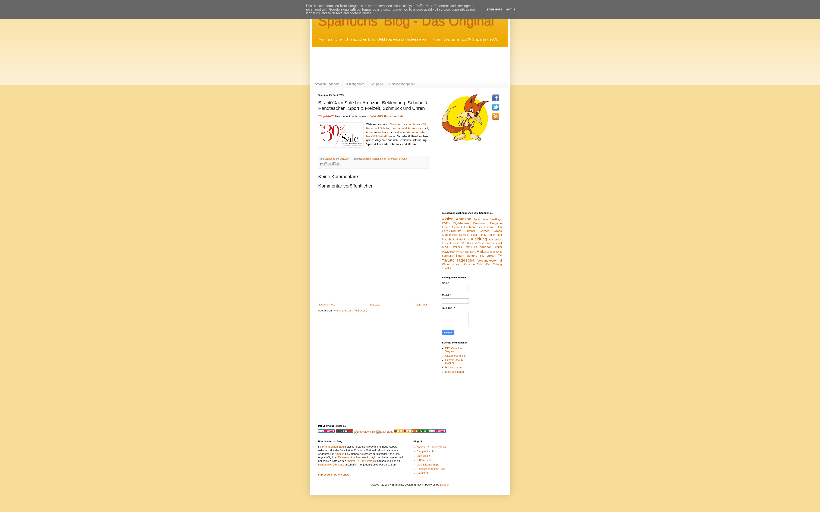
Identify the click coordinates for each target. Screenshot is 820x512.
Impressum (325, 474)
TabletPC (448, 260)
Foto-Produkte (451, 231)
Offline (468, 247)
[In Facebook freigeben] (334, 164)
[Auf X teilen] (330, 164)
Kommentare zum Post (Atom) (349, 310)
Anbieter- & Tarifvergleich (361, 461)
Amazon (366, 158)
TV (500, 255)
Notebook (456, 247)
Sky (482, 255)
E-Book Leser (424, 460)
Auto (485, 219)
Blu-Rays (496, 219)
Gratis (498, 231)
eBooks (446, 268)
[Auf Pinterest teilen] (338, 164)
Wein (445, 264)
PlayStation (448, 251)
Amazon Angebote (327, 84)
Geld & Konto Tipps (428, 464)
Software (491, 256)
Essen (446, 227)
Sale (384, 158)
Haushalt (448, 239)
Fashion (469, 227)
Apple (477, 219)
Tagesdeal (465, 260)
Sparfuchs (330, 158)
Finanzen (489, 227)
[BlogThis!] (326, 164)
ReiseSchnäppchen (402, 84)
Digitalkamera (461, 223)
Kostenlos (495, 239)
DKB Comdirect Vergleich (454, 350)
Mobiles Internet (454, 371)
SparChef (422, 473)
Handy (482, 234)
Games (484, 231)
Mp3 (445, 247)
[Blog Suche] (420, 431)
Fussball (471, 231)
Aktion (448, 219)
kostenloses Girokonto (331, 464)
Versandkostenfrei (489, 260)
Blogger (444, 484)
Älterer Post (421, 304)
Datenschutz (341, 474)
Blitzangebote (355, 84)
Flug (499, 227)
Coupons (377, 84)
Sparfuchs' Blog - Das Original (406, 20)
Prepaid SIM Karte (466, 252)
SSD (492, 252)
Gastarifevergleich (455, 355)
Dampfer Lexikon (426, 451)
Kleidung (376, 158)
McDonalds (480, 243)
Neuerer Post (327, 304)
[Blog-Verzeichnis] (437, 431)
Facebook (457, 227)
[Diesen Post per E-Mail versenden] (322, 164)
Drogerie (496, 223)
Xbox (459, 264)
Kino (467, 239)
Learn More (494, 9)
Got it (510, 9)
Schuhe (403, 158)
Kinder (459, 239)
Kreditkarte (468, 243)
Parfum (497, 247)
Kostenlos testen (451, 243)
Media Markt (494, 243)
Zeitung (497, 264)
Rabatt (483, 251)
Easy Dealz (423, 455)
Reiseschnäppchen (349, 457)
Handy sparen (453, 367)
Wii (452, 264)
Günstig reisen (468, 234)
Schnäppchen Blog (333, 446)
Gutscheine (449, 234)
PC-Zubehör (482, 247)
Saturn (459, 255)
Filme (479, 227)
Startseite (374, 304)
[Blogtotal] (402, 431)
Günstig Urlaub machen (454, 362)
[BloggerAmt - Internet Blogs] (365, 431)
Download (479, 223)
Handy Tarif (495, 234)
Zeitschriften (484, 264)
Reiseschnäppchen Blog (431, 468)
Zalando (469, 264)
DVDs (446, 223)
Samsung (447, 255)
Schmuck (393, 158)
